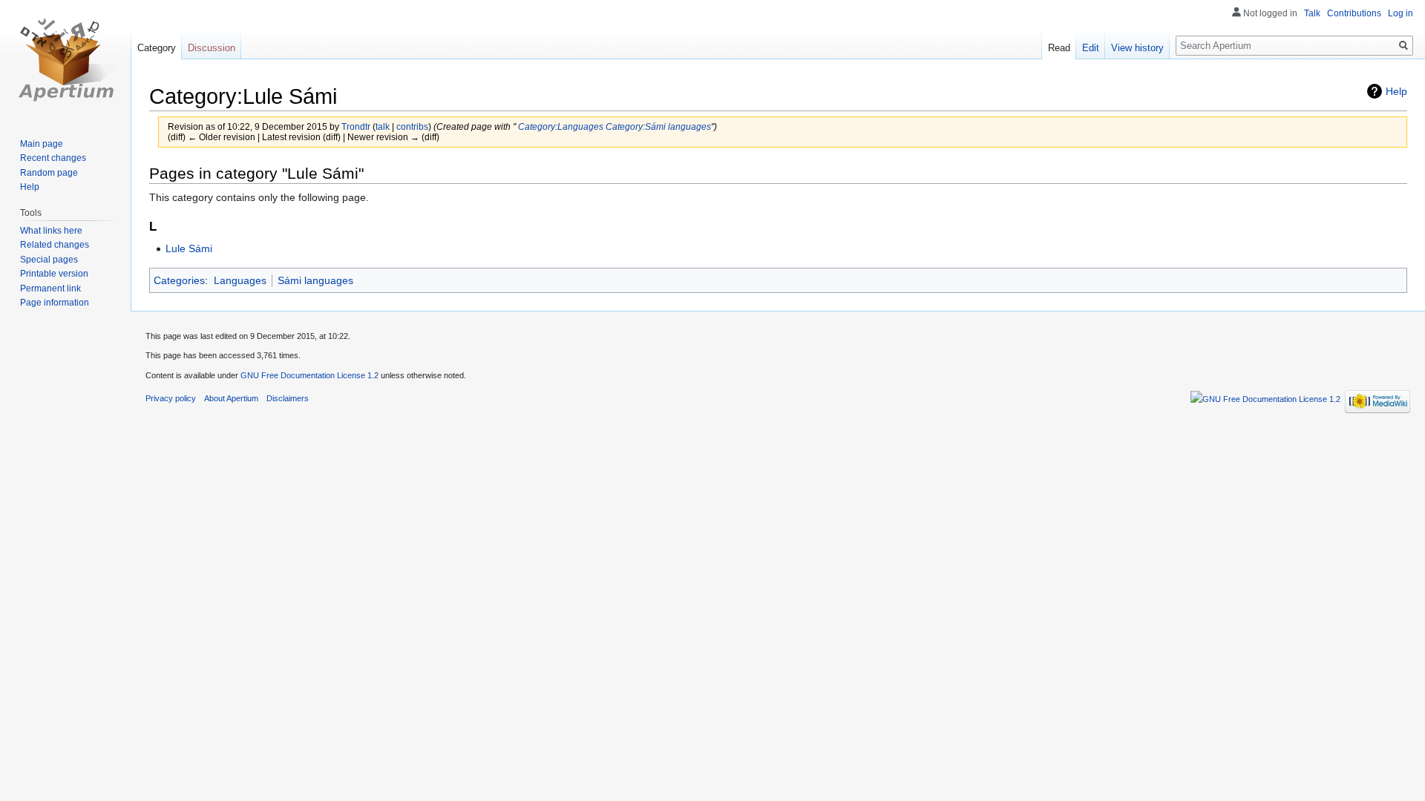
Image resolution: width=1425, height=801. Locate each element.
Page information (54, 302)
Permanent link (50, 288)
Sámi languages (315, 280)
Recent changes (53, 158)
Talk (1312, 13)
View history (1137, 47)
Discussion (211, 47)
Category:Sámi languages (658, 126)
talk (383, 126)
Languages (240, 280)
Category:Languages (560, 126)
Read (1059, 47)
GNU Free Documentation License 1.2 (309, 375)
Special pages (49, 259)
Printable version (54, 273)
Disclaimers (287, 398)
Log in (1400, 13)
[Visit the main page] (65, 59)
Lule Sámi (189, 248)
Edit (1090, 47)
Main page (41, 144)
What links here (51, 230)
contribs (412, 126)
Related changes (54, 245)
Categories (179, 280)
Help (1396, 91)
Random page (49, 173)
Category (156, 47)
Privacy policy (170, 398)
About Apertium (231, 398)
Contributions (1354, 13)
